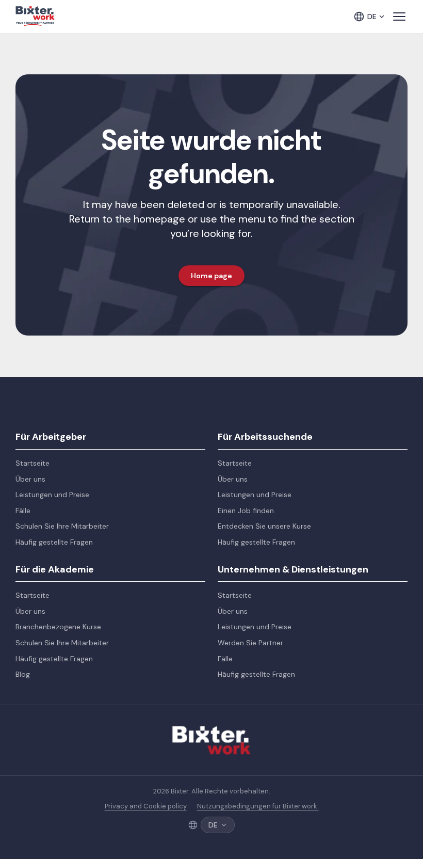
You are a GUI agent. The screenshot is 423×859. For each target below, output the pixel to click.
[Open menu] (399, 16)
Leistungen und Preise (52, 494)
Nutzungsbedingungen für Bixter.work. (258, 806)
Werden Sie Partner (250, 642)
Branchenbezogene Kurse (58, 626)
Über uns (30, 479)
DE (372, 16)
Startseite (32, 463)
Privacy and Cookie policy (146, 806)
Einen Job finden (246, 510)
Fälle (22, 510)
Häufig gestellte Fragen (54, 542)
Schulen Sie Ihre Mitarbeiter (62, 526)
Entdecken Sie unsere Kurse (264, 526)
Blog (22, 674)
